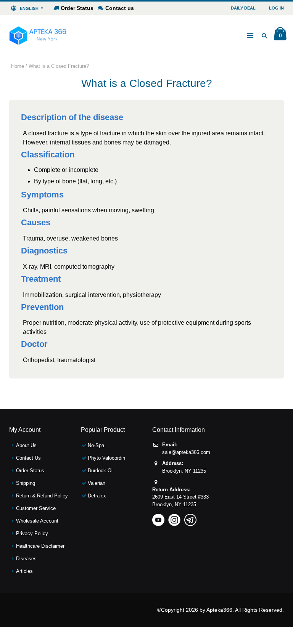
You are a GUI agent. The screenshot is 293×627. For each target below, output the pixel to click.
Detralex (97, 496)
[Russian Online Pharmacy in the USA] (37, 35)
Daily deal (243, 8)
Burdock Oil (101, 470)
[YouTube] (158, 517)
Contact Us (28, 458)
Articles (24, 571)
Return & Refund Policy (42, 496)
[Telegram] (190, 517)
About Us (26, 445)
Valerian (96, 483)
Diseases (26, 558)
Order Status (77, 8)
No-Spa (96, 445)
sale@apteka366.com (186, 452)
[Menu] (250, 35)
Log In (276, 8)
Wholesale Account (37, 521)
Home (17, 66)
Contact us (119, 8)
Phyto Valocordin (106, 458)
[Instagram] (174, 517)
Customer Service (36, 508)
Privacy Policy (32, 533)
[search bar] (264, 35)
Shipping (25, 483)
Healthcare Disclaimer (40, 546)
